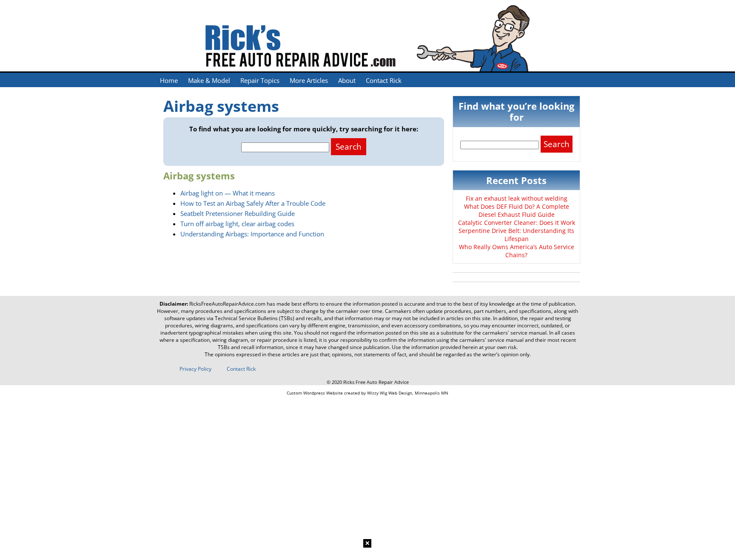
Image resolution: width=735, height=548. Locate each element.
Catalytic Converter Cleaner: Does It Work (516, 223)
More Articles (309, 80)
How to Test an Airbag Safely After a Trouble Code (252, 203)
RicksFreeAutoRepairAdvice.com (227, 303)
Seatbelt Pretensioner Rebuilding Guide (237, 213)
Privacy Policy (195, 368)
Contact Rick (384, 80)
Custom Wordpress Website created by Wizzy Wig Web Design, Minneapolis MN (367, 393)
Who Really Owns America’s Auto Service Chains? (516, 251)
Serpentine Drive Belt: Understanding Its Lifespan (516, 235)
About (347, 80)
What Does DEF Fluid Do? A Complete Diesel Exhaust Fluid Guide (516, 210)
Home (169, 80)
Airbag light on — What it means (227, 193)
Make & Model (209, 80)
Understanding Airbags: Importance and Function (252, 234)
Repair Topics (259, 80)
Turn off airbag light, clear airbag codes (237, 223)
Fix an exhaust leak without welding (516, 198)
